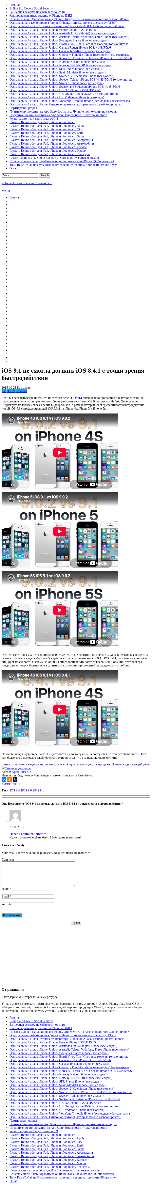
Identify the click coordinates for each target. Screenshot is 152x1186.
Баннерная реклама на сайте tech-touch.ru (37, 12)
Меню (6, 190)
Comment (8, 859)
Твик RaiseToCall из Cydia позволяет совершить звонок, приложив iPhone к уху (63, 164)
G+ (29, 771)
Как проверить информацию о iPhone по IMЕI (41, 15)
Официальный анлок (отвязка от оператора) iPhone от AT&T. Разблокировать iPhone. (67, 26)
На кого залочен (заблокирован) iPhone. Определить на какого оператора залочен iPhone (69, 19)
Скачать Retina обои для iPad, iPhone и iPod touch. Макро (48, 150)
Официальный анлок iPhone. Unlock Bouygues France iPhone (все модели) (59, 40)
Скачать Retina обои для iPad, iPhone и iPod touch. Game (47, 136)
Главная (15, 5)
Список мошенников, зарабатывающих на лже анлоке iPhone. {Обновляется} (62, 161)
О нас (13, 168)
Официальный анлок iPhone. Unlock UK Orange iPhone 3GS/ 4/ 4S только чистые (64, 93)
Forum (76, 922)
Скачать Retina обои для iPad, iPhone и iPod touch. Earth (47, 132)
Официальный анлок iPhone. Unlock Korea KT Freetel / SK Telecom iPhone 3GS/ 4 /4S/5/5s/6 (71, 58)
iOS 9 (11, 391)
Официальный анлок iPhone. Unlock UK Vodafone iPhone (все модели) (57, 97)
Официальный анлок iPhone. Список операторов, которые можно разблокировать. (65, 104)
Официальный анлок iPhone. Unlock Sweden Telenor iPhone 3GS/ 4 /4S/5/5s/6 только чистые (71, 79)
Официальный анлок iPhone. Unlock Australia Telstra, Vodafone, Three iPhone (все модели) (69, 37)
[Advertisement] (76, 952)
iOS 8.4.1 (16, 790)
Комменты (24, 387)
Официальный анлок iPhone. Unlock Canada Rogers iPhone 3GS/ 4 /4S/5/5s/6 (60, 47)
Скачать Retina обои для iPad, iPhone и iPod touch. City (46, 129)
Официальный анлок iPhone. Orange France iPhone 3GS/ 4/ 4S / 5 (53, 29)
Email (5, 896)
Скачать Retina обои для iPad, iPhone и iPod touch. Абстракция (51, 140)
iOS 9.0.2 (28, 790)
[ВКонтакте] (4, 779)
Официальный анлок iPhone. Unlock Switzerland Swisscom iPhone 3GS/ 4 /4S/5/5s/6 (65, 86)
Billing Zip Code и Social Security (31, 8)
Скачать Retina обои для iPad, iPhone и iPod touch (42, 122)
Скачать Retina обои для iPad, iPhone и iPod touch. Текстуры (50, 154)
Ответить (40, 833)
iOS (4, 391)
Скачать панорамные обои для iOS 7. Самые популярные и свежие (55, 157)
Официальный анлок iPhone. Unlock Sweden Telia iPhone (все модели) (57, 83)
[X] (15, 779)
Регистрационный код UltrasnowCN (34, 118)
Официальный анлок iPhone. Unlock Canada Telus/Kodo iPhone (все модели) (60, 51)
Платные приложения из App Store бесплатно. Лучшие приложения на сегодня (63, 111)
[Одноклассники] (9, 779)
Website (6, 904)
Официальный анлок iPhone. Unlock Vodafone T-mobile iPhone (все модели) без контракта (70, 100)
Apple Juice (19, 771)
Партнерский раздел (23, 108)
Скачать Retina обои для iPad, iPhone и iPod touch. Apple (47, 125)
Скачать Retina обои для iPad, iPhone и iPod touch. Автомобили (52, 143)
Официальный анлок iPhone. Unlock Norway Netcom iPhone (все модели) (58, 61)
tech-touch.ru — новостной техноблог (27, 183)
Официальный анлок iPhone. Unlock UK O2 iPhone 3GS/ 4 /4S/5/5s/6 (55, 90)
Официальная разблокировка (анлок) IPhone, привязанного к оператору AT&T (63, 22)
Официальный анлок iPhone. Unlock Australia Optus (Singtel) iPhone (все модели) (63, 33)
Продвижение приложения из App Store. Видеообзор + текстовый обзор (58, 115)
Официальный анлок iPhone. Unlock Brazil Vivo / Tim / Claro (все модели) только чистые (69, 44)
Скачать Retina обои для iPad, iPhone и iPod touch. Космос (48, 147)
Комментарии (11, 783)
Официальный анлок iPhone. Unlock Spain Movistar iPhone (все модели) (57, 72)
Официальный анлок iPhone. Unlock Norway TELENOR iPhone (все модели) (61, 65)
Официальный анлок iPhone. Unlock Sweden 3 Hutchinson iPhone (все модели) (62, 76)
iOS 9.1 (39, 790)
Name (5, 888)
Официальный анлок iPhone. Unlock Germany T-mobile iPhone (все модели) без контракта (69, 54)
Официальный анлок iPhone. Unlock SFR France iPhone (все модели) (56, 68)
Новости (21, 391)
